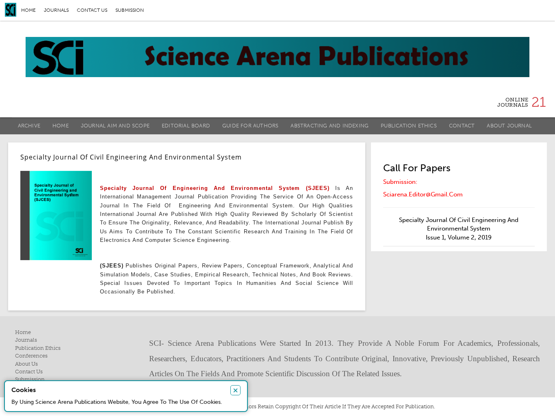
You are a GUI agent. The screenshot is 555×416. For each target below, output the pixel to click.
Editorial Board (186, 126)
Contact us (92, 10)
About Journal (509, 126)
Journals (56, 10)
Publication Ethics (409, 126)
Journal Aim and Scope (115, 126)
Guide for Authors (250, 126)
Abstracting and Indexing (330, 126)
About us (26, 364)
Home (28, 10)
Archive (29, 126)
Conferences (31, 356)
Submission (129, 10)
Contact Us (29, 372)
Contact (462, 126)
